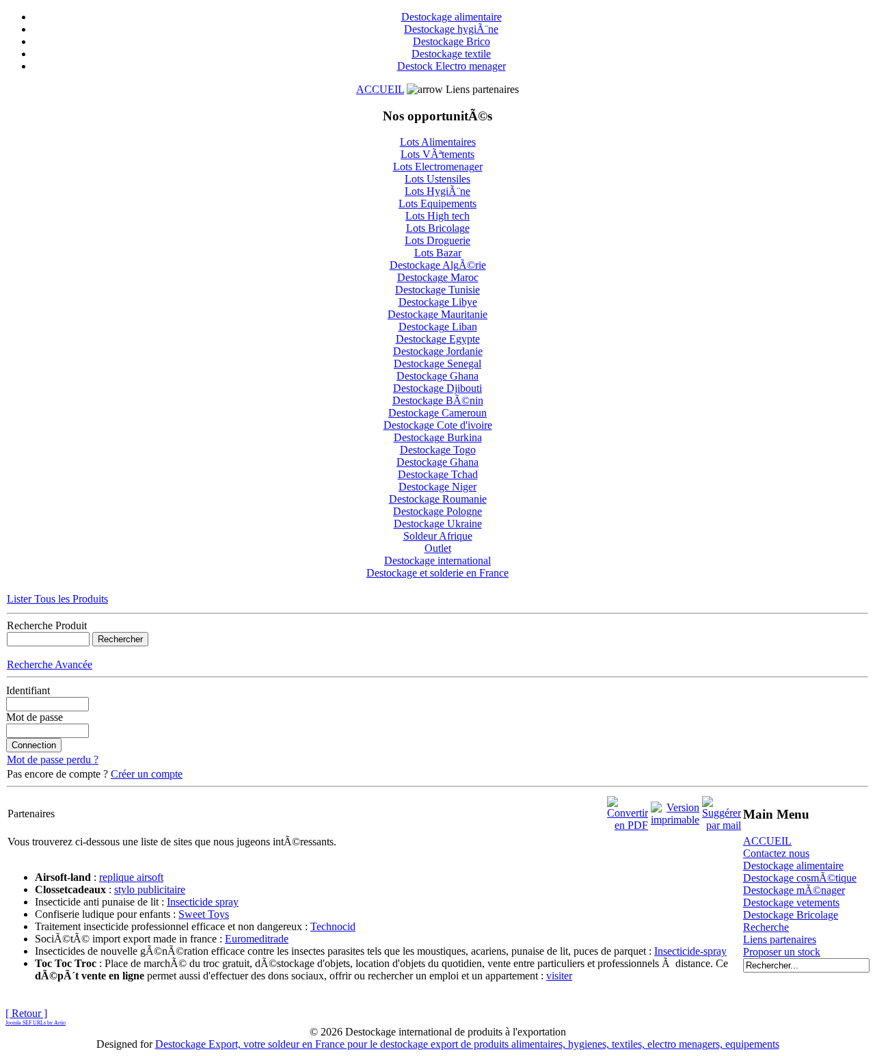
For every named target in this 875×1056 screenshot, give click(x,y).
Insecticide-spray (690, 951)
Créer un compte (147, 774)
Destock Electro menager (451, 66)
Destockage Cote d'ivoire (437, 425)
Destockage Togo (438, 450)
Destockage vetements (791, 902)
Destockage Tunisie (437, 289)
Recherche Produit (47, 625)
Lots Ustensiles (437, 179)
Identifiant (28, 690)
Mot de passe (34, 717)
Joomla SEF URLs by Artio (35, 1023)
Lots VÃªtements (437, 154)
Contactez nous (776, 853)
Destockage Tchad (438, 474)
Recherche (766, 927)
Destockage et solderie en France (437, 573)
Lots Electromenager (438, 166)
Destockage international (437, 560)
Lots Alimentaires (438, 142)
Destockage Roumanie (438, 499)
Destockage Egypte (438, 339)
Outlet (438, 548)
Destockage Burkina (438, 437)
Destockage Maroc (438, 277)
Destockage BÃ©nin (437, 400)
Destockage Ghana (437, 376)
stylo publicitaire (149, 889)
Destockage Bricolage (790, 915)
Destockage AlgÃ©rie (438, 265)
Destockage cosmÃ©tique (800, 878)
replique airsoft (131, 877)
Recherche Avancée (49, 664)
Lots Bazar (437, 253)
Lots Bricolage (438, 228)
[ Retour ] (26, 1013)
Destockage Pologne (437, 511)
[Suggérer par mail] (721, 810)
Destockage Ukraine (438, 523)
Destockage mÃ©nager (794, 890)
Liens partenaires (779, 939)
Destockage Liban (438, 326)
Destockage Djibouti (437, 388)
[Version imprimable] (675, 810)
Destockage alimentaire (451, 17)
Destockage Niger (437, 486)
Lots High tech (437, 216)
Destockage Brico (451, 41)
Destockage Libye (438, 302)
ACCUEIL (380, 89)
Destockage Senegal (437, 363)
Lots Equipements (437, 203)
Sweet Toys (203, 914)
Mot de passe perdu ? (52, 759)
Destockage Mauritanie (437, 314)
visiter (559, 975)
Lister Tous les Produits (57, 599)
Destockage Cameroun (437, 413)
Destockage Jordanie (438, 351)
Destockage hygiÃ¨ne (451, 29)
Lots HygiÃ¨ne (437, 191)
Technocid (332, 926)
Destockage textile (451, 54)
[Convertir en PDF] (627, 810)
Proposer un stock (781, 952)
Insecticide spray (203, 902)
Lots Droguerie (437, 240)
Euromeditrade (256, 939)
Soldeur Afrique (437, 536)
